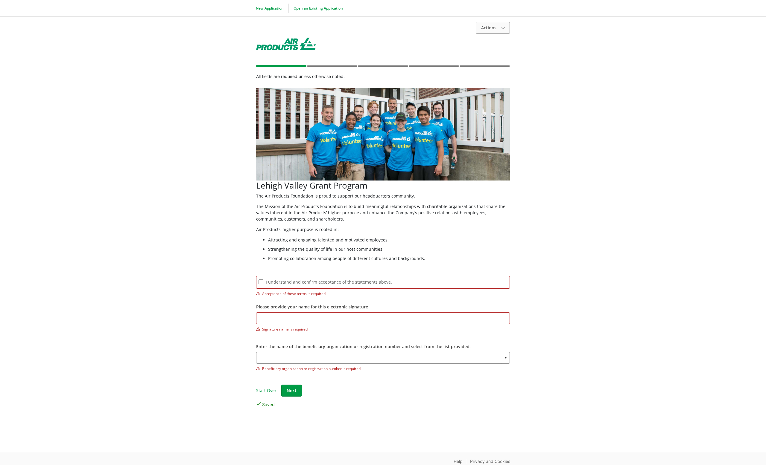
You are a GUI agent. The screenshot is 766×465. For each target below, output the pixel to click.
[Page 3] (383, 67)
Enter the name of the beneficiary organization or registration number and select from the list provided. (363, 346)
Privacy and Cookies (490, 461)
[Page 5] (484, 67)
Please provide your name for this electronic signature (312, 307)
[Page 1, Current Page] (281, 67)
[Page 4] (433, 67)
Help (458, 461)
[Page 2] (332, 67)
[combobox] (383, 358)
